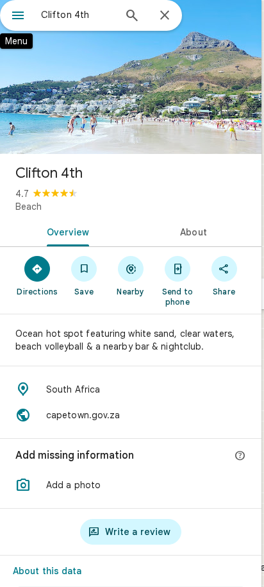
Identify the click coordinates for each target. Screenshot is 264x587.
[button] (130, 485)
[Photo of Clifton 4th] (130, 77)
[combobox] (77, 14)
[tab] (65, 231)
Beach (28, 206)
